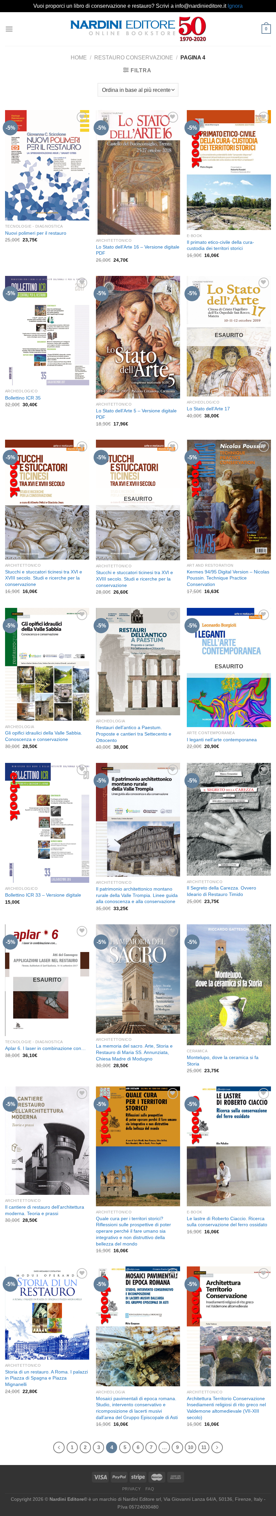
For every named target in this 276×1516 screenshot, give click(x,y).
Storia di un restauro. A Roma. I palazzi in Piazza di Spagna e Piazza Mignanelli (46, 1378)
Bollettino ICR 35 (23, 398)
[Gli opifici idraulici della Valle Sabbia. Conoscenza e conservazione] (47, 664)
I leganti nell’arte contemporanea (222, 739)
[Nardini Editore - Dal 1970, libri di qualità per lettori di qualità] (138, 29)
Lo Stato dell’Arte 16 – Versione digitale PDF (137, 250)
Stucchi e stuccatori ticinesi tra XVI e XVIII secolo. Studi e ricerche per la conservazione (43, 578)
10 (190, 1447)
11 (203, 1447)
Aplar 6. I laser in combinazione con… (45, 1048)
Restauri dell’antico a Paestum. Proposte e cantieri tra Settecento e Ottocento (133, 734)
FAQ (149, 1489)
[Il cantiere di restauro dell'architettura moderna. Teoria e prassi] (47, 1140)
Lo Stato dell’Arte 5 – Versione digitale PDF (136, 414)
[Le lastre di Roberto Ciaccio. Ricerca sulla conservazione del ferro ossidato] (229, 1146)
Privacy (131, 1489)
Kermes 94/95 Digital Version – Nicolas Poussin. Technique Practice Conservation (228, 578)
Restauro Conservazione (133, 57)
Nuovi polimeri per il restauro (35, 233)
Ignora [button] (235, 6)
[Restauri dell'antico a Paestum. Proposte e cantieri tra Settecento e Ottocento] (138, 661)
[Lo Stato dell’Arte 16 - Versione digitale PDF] (138, 172)
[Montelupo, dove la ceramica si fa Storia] (229, 984)
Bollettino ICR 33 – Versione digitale (43, 895)
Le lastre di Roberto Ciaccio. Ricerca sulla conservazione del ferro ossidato (227, 1222)
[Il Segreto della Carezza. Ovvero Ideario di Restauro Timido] (229, 819)
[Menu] (9, 29)
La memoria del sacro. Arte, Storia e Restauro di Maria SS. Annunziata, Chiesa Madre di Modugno (134, 1052)
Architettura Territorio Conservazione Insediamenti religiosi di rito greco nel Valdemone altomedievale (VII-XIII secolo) (226, 1408)
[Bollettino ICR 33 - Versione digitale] (47, 822)
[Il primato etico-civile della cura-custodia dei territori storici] (229, 170)
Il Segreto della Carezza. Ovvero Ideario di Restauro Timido (221, 891)
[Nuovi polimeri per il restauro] (47, 165)
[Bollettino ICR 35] (47, 330)
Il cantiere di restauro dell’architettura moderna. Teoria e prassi (44, 1210)
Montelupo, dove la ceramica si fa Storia (222, 1061)
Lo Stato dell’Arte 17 (208, 408)
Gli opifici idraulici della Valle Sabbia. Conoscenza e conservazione (43, 736)
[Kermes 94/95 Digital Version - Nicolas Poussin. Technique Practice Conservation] (229, 499)
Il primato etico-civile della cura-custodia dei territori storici (220, 245)
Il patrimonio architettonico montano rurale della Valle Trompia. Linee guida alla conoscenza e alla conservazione (137, 895)
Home (79, 57)
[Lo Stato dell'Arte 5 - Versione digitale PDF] (138, 337)
